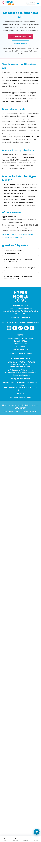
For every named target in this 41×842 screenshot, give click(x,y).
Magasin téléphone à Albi (21, 397)
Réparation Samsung (29, 382)
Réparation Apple (11, 382)
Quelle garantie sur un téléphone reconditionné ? (18, 260)
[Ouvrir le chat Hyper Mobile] (37, 832)
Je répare (15, 840)
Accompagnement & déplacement (20, 338)
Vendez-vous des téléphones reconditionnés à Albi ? (16, 252)
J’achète (25, 840)
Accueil (5, 840)
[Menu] (38, 3)
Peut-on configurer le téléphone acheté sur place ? (18, 277)
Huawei (9, 387)
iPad (31, 370)
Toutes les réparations (21, 375)
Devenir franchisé (25, 353)
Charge (32, 362)
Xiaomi (21, 385)
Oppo (34, 387)
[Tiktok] (20, 328)
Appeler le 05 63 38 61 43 (20, 37)
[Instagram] (9, 328)
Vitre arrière (17, 364)
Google (18, 387)
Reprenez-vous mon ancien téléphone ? (20, 269)
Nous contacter (20, 344)
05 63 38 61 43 (8, 235)
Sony (21, 390)
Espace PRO (13, 353)
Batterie (23, 362)
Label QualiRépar (23, 405)
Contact (35, 405)
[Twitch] (26, 328)
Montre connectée (29, 373)
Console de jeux (13, 373)
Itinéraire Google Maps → (25, 235)
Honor (26, 387)
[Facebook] (14, 328)
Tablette (24, 370)
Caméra (27, 364)
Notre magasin (20, 346)
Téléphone (14, 370)
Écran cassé (12, 362)
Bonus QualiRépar (20, 341)
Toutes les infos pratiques (12, 237)
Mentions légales (9, 405)
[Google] (32, 328)
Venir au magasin (20, 43)
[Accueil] (14, 3)
